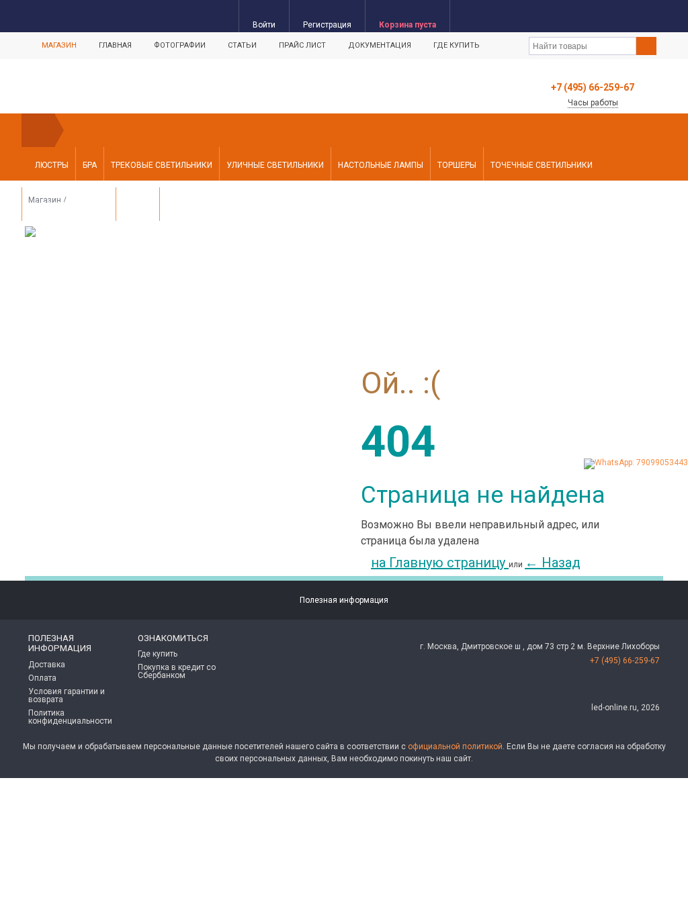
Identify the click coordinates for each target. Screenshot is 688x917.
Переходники (196, 205)
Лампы (138, 205)
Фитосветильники (69, 205)
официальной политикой (455, 746)
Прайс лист (302, 45)
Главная (115, 45)
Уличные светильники (275, 165)
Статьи (242, 45)
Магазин (59, 45)
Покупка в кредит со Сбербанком (177, 671)
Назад (552, 562)
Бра (90, 165)
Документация (379, 45)
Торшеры (456, 165)
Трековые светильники (161, 165)
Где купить (456, 45)
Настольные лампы (380, 165)
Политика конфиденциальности (70, 717)
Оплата (42, 678)
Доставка (46, 664)
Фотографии (180, 45)
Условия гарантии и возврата (66, 695)
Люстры (52, 165)
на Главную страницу (440, 562)
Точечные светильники (541, 165)
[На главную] (38, 130)
